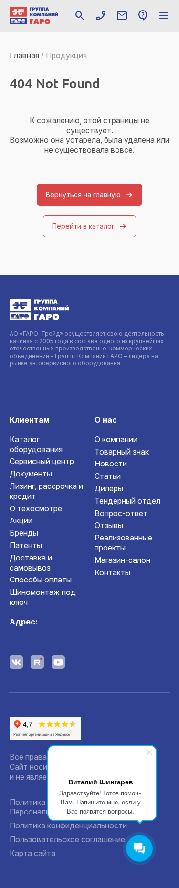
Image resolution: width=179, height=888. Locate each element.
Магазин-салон (122, 560)
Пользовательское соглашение (67, 839)
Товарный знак (122, 451)
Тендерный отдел (127, 501)
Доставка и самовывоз (31, 562)
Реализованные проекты (123, 542)
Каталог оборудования (36, 444)
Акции (21, 520)
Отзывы (109, 525)
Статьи (108, 476)
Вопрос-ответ (121, 513)
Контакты (112, 572)
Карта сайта (32, 853)
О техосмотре (36, 508)
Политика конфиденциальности (68, 825)
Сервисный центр (42, 461)
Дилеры (109, 488)
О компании (116, 439)
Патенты (26, 545)
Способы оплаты (41, 579)
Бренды (24, 533)
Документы (31, 473)
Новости (111, 463)
